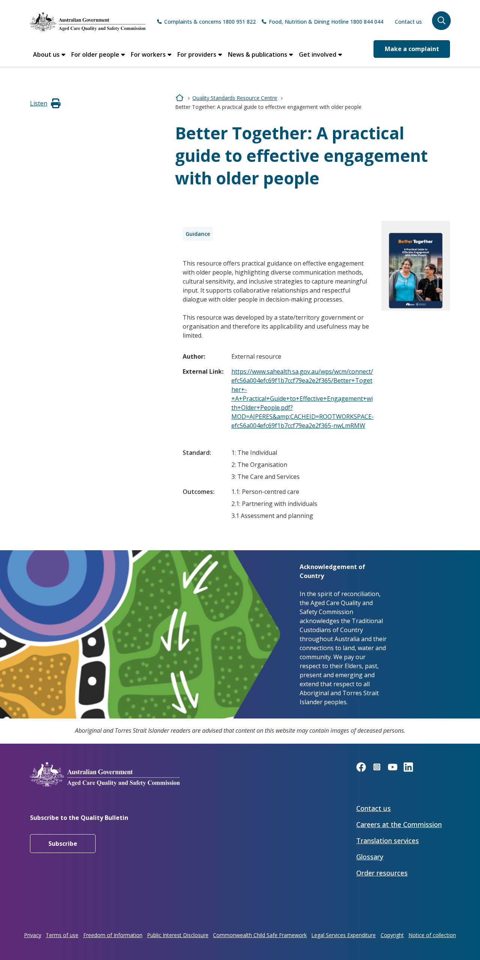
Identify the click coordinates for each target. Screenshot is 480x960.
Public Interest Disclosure (177, 935)
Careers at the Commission (399, 824)
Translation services (387, 840)
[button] (441, 20)
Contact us (408, 21)
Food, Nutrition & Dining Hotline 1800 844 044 (326, 21)
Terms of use (62, 935)
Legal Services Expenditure (343, 935)
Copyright (392, 935)
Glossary (369, 856)
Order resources (382, 872)
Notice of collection (432, 935)
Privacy (32, 935)
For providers (196, 54)
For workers (148, 54)
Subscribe (62, 843)
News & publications (257, 54)
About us (46, 54)
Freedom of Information (112, 935)
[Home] (88, 22)
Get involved (317, 54)
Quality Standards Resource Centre (234, 97)
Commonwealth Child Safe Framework (260, 935)
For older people (95, 54)
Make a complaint (412, 49)
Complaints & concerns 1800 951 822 (210, 21)
